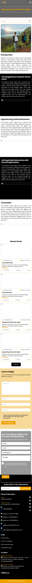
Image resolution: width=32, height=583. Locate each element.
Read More (5, 268)
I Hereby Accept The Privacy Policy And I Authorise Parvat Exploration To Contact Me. (16, 464)
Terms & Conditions (6, 541)
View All (16, 364)
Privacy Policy (5, 538)
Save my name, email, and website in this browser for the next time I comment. (15, 416)
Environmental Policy (7, 544)
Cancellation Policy (6, 548)
